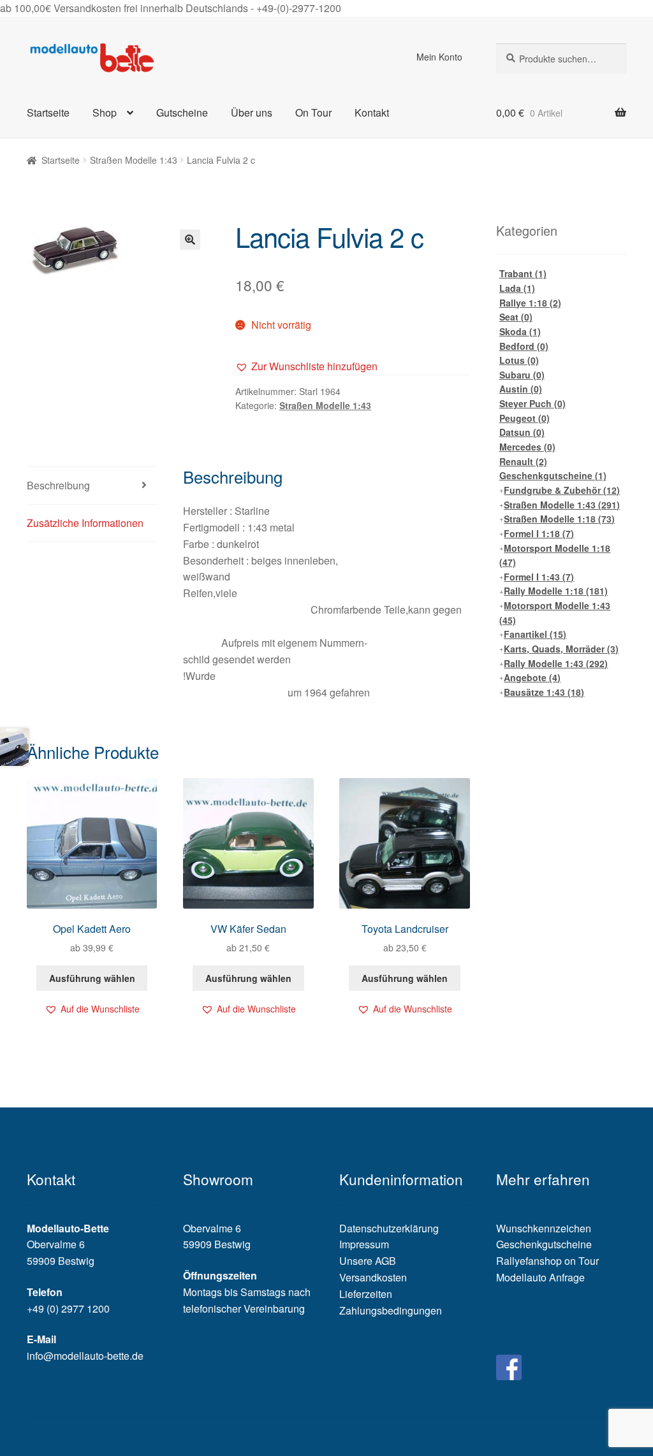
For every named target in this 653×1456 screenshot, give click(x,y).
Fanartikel (535, 634)
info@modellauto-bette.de (85, 1355)
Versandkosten (373, 1277)
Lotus (519, 360)
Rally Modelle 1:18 (556, 590)
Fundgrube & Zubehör (562, 490)
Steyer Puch (532, 403)
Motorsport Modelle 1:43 (555, 612)
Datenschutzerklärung (389, 1228)
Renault (523, 461)
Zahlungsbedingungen (390, 1310)
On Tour (313, 112)
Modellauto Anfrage (540, 1277)
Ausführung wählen (92, 978)
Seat (515, 316)
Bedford (523, 346)
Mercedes (527, 446)
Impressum (364, 1244)
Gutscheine (182, 112)
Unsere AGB (367, 1260)
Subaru (522, 374)
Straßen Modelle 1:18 (559, 518)
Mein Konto (439, 56)
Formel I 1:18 (539, 533)
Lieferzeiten (365, 1294)
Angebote (532, 677)
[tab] (92, 486)
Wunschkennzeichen (543, 1228)
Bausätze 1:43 (544, 692)
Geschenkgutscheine (552, 475)
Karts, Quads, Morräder (561, 648)
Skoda (520, 331)
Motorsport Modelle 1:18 (555, 555)
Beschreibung (58, 485)
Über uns (251, 112)
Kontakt (372, 112)
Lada (517, 288)
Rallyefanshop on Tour (547, 1260)
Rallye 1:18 (530, 302)
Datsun (522, 432)
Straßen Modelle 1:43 (133, 160)
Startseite (48, 112)
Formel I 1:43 (539, 576)
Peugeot (524, 418)
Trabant (523, 273)
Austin (520, 388)
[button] (306, 366)
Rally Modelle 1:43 (556, 663)
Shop (104, 112)
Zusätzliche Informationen (85, 522)
